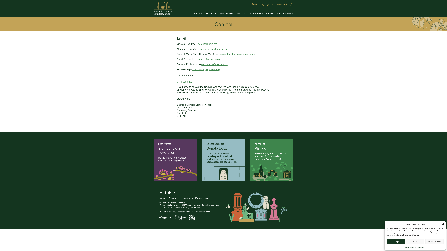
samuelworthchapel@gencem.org (237, 54)
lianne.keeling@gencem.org (214, 49)
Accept (396, 241)
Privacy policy (174, 197)
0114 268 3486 (184, 81)
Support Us (272, 13)
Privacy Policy (419, 247)
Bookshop (282, 4)
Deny (415, 241)
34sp (208, 211)
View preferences (434, 241)
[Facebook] (165, 192)
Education (288, 13)
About (197, 13)
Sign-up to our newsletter (169, 150)
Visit (207, 13)
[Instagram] (169, 192)
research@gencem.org (208, 59)
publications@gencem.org (214, 64)
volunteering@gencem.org (206, 69)
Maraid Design (192, 211)
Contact (162, 197)
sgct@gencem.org (207, 43)
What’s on (241, 13)
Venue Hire (255, 13)
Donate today (217, 148)
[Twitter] (161, 192)
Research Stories (224, 13)
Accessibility (188, 197)
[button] (442, 224)
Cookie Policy (409, 247)
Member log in (201, 197)
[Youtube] (174, 192)
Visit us (260, 148)
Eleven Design (171, 211)
